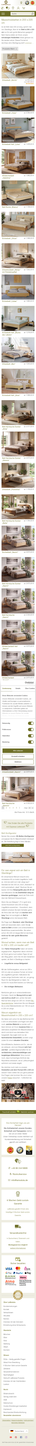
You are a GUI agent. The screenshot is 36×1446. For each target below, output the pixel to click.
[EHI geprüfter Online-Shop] (32, 2)
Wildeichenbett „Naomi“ (8, 679)
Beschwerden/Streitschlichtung (15, 1412)
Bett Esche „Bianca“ (10, 207)
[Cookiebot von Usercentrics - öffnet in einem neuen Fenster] (25, 683)
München (7, 1334)
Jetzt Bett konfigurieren (12, 845)
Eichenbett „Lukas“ (9, 301)
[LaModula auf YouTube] (11, 1437)
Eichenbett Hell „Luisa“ (11, 144)
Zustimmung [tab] (6, 688)
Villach (6, 1347)
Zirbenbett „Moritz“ (9, 80)
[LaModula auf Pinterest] (16, 1437)
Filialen (9, 1078)
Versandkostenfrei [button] (18, 1233)
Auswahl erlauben (18, 756)
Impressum (8, 1409)
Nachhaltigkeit (9, 1375)
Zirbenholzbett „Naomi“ (11, 772)
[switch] (31, 729)
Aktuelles (7, 1316)
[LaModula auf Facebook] (21, 1437)
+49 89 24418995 (19, 1168)
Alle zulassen (18, 751)
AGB (5, 1400)
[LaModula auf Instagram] (26, 1437)
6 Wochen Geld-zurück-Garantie (15, 1365)
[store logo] (6, 3)
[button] (21, 3)
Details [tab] (18, 688)
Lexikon (6, 1384)
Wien (5, 1337)
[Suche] (32, 14)
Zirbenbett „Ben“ (8, 364)
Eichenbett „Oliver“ (9, 238)
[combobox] (22, 14)
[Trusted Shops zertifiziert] (27, 2)
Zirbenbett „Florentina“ (11, 489)
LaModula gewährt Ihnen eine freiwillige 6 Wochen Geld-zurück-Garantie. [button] (18, 1212)
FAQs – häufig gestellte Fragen (15, 1359)
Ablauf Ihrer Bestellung (12, 1362)
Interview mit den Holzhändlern (15, 1381)
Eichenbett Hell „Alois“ (11, 395)
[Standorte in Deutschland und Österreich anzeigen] (13, 8)
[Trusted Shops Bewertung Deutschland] (19, 1150)
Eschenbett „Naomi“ (10, 552)
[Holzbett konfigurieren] (18, 862)
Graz (5, 1340)
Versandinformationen (11, 1372)
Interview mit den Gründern (13, 1322)
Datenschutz (8, 1403)
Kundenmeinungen (10, 1306)
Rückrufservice (19, 1174)
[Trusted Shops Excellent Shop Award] (29, 1150)
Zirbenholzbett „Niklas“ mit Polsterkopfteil (11, 271)
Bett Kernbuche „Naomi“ (8, 616)
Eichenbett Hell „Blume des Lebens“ (11, 333)
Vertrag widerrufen (10, 1397)
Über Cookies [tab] (30, 688)
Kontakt (6, 1309)
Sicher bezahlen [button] (18, 1263)
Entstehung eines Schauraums (15, 1325)
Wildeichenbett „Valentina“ (8, 177)
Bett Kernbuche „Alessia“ (8, 804)
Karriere (6, 1319)
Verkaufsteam (8, 1312)
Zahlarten (7, 1369)
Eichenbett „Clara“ (9, 113)
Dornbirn (7, 1350)
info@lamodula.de (19, 1180)
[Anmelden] (18, 8)
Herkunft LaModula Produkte (14, 1378)
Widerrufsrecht (9, 1393)
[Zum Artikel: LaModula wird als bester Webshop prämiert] (18, 1295)
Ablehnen (18, 762)
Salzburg (7, 1344)
